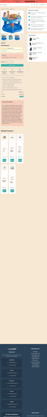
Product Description (7, 102)
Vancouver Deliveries (35, 361)
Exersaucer (12, 9)
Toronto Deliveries (35, 363)
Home (2, 9)
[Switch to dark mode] (37, 5)
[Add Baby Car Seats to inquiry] (44, 39)
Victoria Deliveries (35, 365)
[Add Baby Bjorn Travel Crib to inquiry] (44, 54)
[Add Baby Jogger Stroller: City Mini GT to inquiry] (44, 44)
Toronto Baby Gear (35, 355)
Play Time (7, 9)
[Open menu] (46, 5)
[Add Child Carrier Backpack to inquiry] (44, 49)
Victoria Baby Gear (35, 356)
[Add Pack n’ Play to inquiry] (44, 58)
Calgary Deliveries (35, 366)
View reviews (4, 50)
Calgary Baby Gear (35, 358)
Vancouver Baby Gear (35, 353)
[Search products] (32, 5)
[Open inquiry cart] (34, 5)
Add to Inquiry (12, 65)
